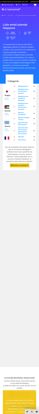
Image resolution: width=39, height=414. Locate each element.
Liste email (10, 15)
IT (18, 5)
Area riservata (8, 5)
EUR (25, 5)
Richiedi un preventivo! (20, 165)
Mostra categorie (7, 98)
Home (4, 15)
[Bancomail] (13, 11)
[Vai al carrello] (33, 5)
